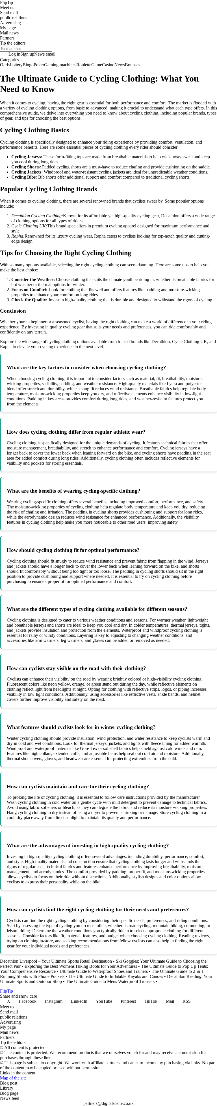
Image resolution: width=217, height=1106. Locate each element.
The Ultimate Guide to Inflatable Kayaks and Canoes (115, 976)
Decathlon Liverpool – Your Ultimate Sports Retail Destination (56, 961)
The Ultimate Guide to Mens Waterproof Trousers (110, 981)
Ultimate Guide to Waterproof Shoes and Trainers (104, 971)
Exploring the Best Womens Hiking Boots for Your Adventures (81, 966)
